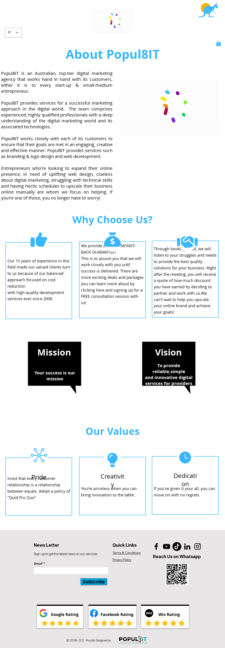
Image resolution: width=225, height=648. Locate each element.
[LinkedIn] (187, 546)
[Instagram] (197, 546)
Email (38, 563)
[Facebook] (156, 546)
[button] (218, 43)
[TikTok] (176, 546)
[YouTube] (166, 546)
